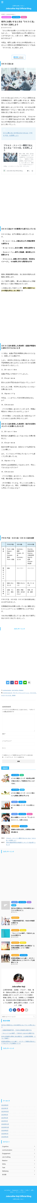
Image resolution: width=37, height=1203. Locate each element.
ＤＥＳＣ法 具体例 (10, 695)
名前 (4, 734)
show (21, 57)
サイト (4, 748)
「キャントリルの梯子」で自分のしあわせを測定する (17, 1033)
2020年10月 (5, 1127)
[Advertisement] (18, 198)
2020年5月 (4, 1133)
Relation (21, 690)
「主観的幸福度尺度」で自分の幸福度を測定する (16, 1030)
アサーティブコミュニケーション (21, 692)
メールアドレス (7, 741)
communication (7, 690)
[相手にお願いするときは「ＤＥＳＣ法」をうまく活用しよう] (20, 682)
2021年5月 (4, 1115)
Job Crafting (15, 690)
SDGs (21, 1190)
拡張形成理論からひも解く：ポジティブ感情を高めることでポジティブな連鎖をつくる (23, 960)
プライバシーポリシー (21, 1192)
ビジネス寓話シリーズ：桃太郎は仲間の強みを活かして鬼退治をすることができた (23, 780)
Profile (27, 1190)
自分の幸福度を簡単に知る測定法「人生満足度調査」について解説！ (18, 1037)
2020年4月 (4, 1137)
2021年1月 (4, 1121)
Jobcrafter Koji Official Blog (18, 8)
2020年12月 (5, 1124)
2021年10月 (5, 1111)
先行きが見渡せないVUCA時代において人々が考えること (18, 1026)
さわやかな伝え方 (7, 692)
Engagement (15, 1190)
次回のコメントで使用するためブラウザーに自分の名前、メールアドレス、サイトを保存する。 (17, 756)
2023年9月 (4, 1105)
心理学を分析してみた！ (18, 1199)
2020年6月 (4, 1130)
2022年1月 (4, 1108)
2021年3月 (4, 1118)
